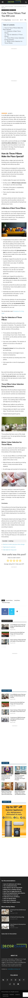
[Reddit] (9, 984)
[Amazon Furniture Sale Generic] (14, 821)
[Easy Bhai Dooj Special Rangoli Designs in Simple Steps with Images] (7, 770)
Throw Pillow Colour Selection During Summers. (14, 38)
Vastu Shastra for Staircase (10, 895)
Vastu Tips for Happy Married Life (12, 891)
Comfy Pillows (17, 600)
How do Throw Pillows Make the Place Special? (13, 28)
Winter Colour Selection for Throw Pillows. (13, 42)
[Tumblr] (14, 984)
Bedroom (3, 643)
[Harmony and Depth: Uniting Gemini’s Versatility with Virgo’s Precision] (21, 770)
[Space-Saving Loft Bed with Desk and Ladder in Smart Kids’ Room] (5, 641)
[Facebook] (7, 979)
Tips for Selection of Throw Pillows (13, 35)
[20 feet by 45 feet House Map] (5, 919)
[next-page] (5, 647)
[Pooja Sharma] (2, 20)
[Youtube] (18, 984)
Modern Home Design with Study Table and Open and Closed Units (6, 793)
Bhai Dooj (4, 773)
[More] (17, 611)
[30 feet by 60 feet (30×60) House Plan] (5, 911)
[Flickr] (11, 979)
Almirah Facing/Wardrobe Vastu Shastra (14, 893)
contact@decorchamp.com (13, 969)
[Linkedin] (19, 979)
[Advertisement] (14, 63)
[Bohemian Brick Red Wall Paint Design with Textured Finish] (5, 634)
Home (2, 6)
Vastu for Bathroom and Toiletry (12, 884)
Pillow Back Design (6, 602)
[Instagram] (15, 979)
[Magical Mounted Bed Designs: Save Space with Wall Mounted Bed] (21, 786)
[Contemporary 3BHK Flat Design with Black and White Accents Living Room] (5, 719)
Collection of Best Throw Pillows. (12, 32)
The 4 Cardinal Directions (10, 886)
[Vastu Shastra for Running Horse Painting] (5, 926)
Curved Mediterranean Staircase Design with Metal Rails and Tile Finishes (18, 626)
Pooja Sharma (8, 19)
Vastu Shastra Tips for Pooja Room (12, 887)
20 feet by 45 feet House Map (17, 917)
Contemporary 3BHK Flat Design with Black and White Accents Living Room (17, 719)
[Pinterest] (23, 979)
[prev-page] (2, 647)
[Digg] (3, 979)
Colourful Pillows (9, 600)
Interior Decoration (9, 6)
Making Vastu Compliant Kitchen (12, 889)
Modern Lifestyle (12, 10)
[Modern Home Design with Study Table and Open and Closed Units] (7, 786)
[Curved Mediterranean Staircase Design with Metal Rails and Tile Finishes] (5, 626)
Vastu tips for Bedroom (9, 900)
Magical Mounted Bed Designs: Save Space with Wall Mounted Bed (20, 793)
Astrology (17, 773)
